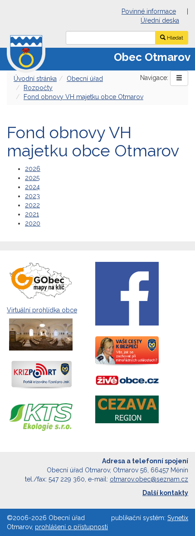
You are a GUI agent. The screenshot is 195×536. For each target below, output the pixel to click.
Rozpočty (38, 87)
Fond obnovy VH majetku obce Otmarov (83, 96)
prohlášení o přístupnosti (71, 527)
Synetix (177, 517)
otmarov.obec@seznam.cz (149, 479)
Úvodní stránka (35, 78)
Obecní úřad (85, 78)
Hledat (174, 38)
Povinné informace (149, 11)
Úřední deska (160, 20)
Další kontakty (165, 492)
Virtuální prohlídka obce (42, 310)
